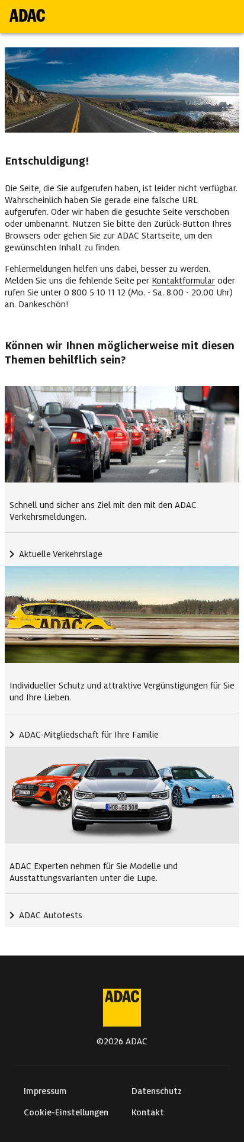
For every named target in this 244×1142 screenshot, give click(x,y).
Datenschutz (156, 1091)
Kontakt (147, 1112)
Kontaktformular (183, 280)
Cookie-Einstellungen (66, 1112)
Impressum (45, 1091)
